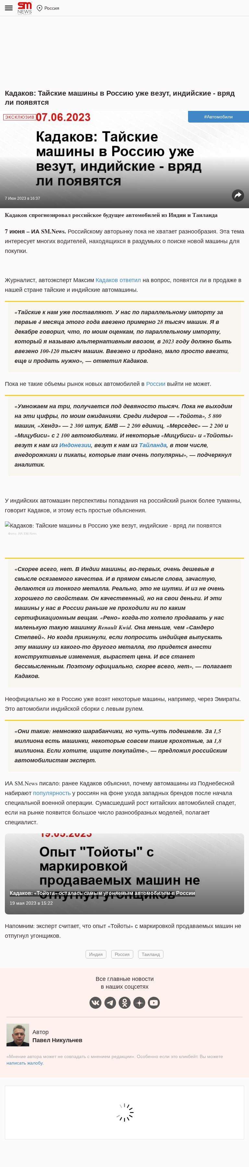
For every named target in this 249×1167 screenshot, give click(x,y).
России (155, 383)
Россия (122, 954)
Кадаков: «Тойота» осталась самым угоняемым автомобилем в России (102, 893)
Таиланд (151, 954)
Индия (96, 954)
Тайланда (153, 445)
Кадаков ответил (118, 280)
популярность (52, 793)
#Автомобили (218, 116)
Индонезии (75, 445)
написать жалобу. (25, 1063)
